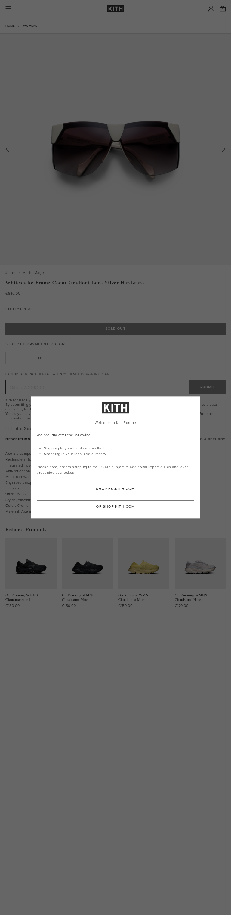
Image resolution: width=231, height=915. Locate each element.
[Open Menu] (8, 9)
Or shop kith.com (115, 507)
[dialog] (115, 457)
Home (10, 25)
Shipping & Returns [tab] (205, 439)
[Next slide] (224, 149)
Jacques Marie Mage (25, 273)
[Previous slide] (7, 149)
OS (40, 358)
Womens (30, 25)
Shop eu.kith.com (115, 489)
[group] (115, 149)
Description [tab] (18, 439)
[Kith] (115, 8)
